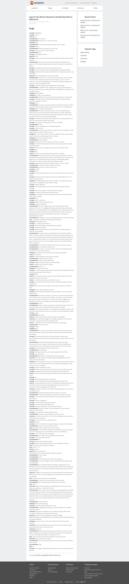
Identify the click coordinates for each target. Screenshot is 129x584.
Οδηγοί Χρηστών (33, 573)
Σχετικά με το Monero (34, 568)
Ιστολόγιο (65, 8)
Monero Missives (84, 52)
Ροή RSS (84, 582)
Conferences (83, 58)
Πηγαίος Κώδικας (69, 582)
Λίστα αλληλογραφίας (53, 571)
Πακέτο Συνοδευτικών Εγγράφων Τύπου (93, 573)
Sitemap (77, 582)
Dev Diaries (38, 555)
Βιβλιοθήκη (32, 575)
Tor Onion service (53, 582)
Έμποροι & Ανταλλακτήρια (72, 568)
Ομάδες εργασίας (52, 568)
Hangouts (50, 569)
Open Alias (86, 568)
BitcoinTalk (68, 571)
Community (83, 55)
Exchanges (83, 61)
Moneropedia (33, 569)
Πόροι (95, 8)
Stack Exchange (69, 569)
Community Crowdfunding (71, 3)
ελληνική (95, 3)
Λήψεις (50, 8)
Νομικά (60, 582)
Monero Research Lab (54, 555)
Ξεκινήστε (34, 8)
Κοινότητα (80, 8)
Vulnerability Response (84, 3)
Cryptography (44, 555)
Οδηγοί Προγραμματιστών (35, 571)
